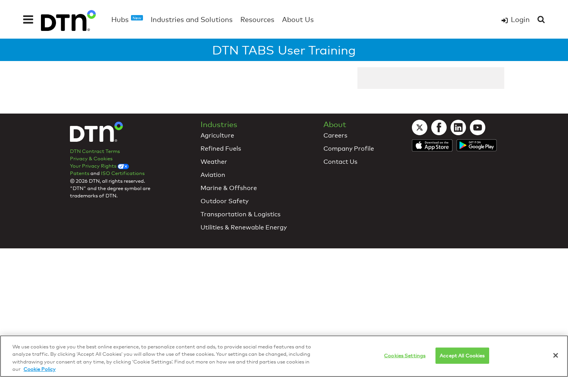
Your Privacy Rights (93, 166)
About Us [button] (298, 19)
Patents (79, 173)
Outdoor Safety (224, 201)
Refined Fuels (221, 148)
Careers (335, 135)
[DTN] (96, 133)
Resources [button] (257, 19)
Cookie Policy (40, 369)
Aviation (213, 174)
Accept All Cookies (462, 355)
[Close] (555, 355)
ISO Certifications (123, 173)
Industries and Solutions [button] (192, 19)
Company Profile (348, 148)
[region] (284, 356)
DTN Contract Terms (95, 151)
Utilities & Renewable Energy (244, 227)
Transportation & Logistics (241, 214)
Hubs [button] (126, 19)
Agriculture (217, 135)
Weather (214, 161)
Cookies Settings (404, 355)
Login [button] (520, 19)
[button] (28, 19)
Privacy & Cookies (91, 158)
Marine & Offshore (229, 188)
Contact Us (340, 161)
